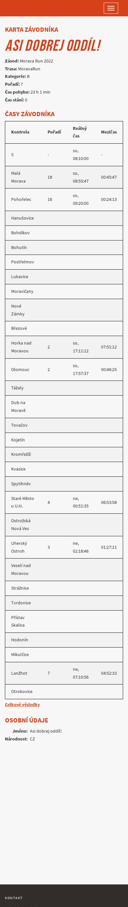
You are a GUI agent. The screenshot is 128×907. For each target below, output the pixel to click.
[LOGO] (26, 8)
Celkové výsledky (22, 705)
